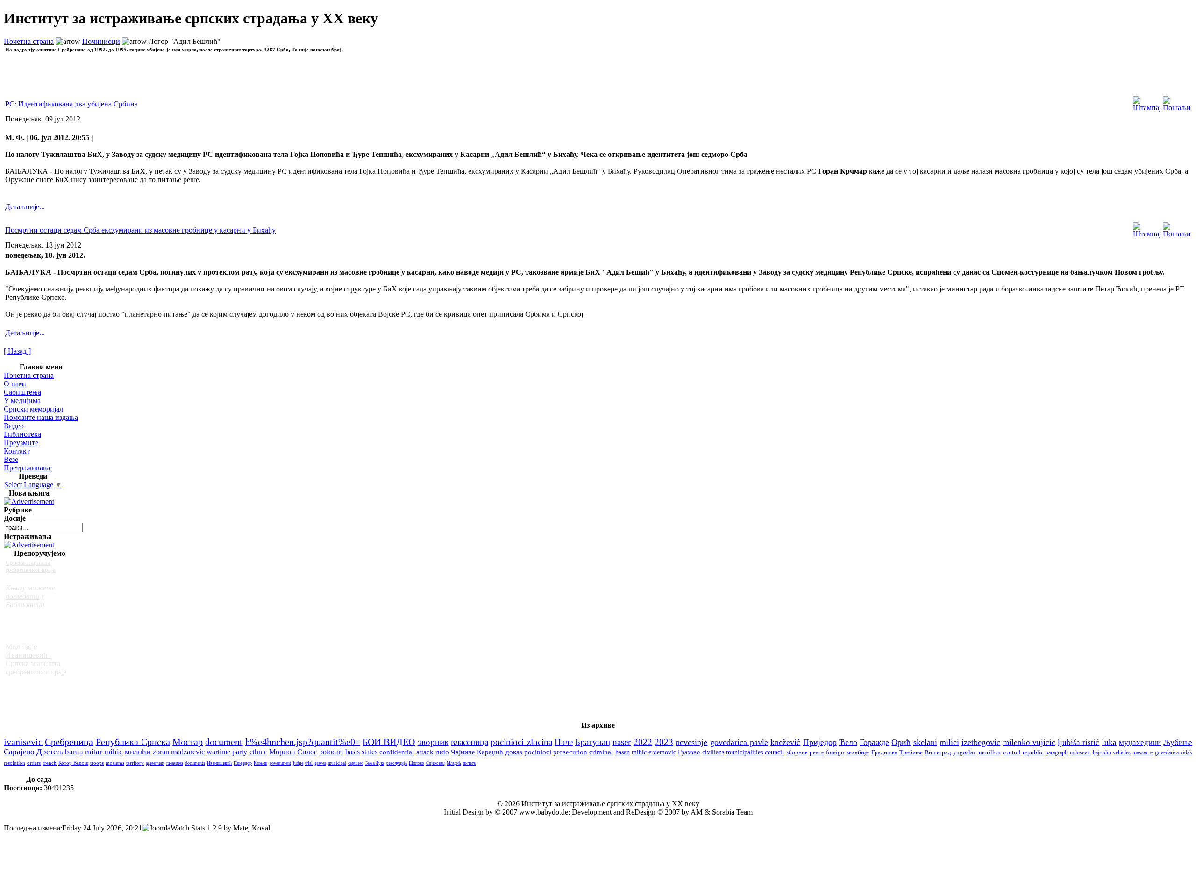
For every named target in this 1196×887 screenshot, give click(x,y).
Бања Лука (374, 763)
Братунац (592, 742)
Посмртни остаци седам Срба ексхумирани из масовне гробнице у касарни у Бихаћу (140, 230)
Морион (282, 752)
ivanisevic (23, 742)
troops (97, 763)
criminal (601, 752)
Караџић (490, 752)
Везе (11, 459)
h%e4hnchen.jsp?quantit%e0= (302, 742)
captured (355, 763)
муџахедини (1140, 742)
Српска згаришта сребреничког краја (31, 566)
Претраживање (28, 468)
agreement (155, 763)
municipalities (744, 752)
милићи (137, 751)
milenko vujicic (1029, 742)
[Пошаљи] (1177, 102)
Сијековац (435, 763)
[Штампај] (1147, 102)
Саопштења (22, 392)
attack (425, 752)
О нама (15, 384)
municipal (337, 763)
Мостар (187, 742)
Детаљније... (25, 207)
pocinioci (537, 752)
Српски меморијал (33, 409)
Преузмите (21, 443)
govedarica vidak (1173, 752)
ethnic (258, 752)
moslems (115, 763)
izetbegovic (980, 742)
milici (949, 742)
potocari (331, 752)
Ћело (848, 742)
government (280, 763)
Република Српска (133, 742)
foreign (835, 752)
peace (817, 752)
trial (309, 763)
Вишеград (938, 752)
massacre (1142, 753)
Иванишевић (219, 763)
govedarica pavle (739, 742)
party (239, 752)
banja (74, 751)
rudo (442, 752)
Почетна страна (29, 41)
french (50, 763)
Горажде (874, 742)
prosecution (570, 752)
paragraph (1057, 752)
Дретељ (49, 751)
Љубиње (1177, 742)
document (223, 742)
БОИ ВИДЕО (389, 742)
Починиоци (101, 41)
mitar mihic (104, 751)
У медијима (22, 400)
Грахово (689, 752)
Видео (14, 426)
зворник (433, 742)
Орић (901, 742)
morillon (990, 752)
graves (320, 763)
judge (298, 763)
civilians (713, 752)
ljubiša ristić (1078, 742)
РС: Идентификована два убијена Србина (71, 104)
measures (174, 763)
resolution (14, 763)
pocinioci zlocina (521, 742)
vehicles (1122, 752)
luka (1109, 742)
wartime (218, 751)
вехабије (857, 752)
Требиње (911, 752)
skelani (925, 742)
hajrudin (1102, 752)
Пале (564, 742)
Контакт (17, 451)
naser (621, 742)
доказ (513, 752)
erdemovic (662, 752)
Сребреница (69, 742)
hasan (622, 752)
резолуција (396, 763)
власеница (469, 742)
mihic (639, 752)
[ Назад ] (17, 351)
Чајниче (463, 752)
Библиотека (22, 434)
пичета (469, 763)
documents (195, 763)
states (369, 752)
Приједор (820, 742)
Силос (307, 752)
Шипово (416, 763)
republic (1033, 752)
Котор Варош (73, 763)
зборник (797, 752)
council (774, 752)
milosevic (1080, 752)
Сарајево (19, 751)
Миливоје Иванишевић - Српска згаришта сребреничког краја (36, 659)
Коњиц (260, 763)
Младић (454, 763)
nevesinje (691, 742)
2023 (664, 742)
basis (352, 752)
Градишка (884, 752)
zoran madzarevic (179, 751)
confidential (396, 752)
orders (34, 763)
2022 (643, 742)
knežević (785, 742)
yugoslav (964, 752)
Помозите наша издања (41, 417)
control (1012, 752)
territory (135, 763)
